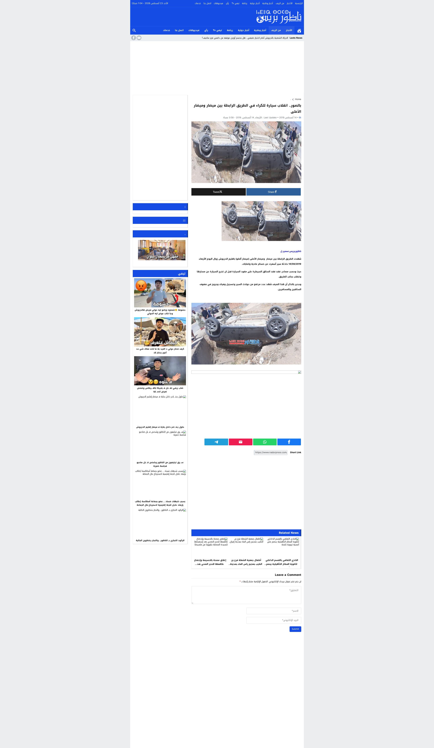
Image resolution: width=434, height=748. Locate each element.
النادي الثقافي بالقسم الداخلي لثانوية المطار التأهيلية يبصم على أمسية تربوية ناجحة (281, 564)
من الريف (280, 3)
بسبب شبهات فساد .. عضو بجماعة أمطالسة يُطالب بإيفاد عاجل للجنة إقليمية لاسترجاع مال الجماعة (160, 503)
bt (300, 117)
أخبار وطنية (267, 3)
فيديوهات (218, 3)
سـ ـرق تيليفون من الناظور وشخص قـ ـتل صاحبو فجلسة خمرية (160, 464)
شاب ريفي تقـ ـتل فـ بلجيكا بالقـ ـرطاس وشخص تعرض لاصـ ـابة (160, 389)
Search (134, 30)
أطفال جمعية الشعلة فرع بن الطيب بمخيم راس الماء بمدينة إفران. (246, 564)
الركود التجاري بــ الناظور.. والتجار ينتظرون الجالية (160, 540)
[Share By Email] (241, 442)
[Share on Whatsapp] (265, 442)
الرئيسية (299, 3)
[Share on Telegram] (216, 442)
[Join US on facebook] (133, 37)
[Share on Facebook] (289, 442)
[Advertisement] (217, 68)
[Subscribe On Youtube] (138, 37)
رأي (227, 3)
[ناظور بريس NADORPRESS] (278, 16)
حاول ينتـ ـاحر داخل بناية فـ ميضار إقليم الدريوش (160, 427)
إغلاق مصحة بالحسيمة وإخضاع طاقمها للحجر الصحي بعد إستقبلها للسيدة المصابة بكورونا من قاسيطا (210, 566)
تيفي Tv (235, 3)
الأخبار (289, 3)
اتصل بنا (207, 3)
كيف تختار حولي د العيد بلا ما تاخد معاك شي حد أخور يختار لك (160, 351)
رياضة (244, 3)
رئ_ (286, 38)
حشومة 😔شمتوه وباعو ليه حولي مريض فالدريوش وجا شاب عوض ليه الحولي (160, 312)
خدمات (198, 3)
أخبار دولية (255, 3)
